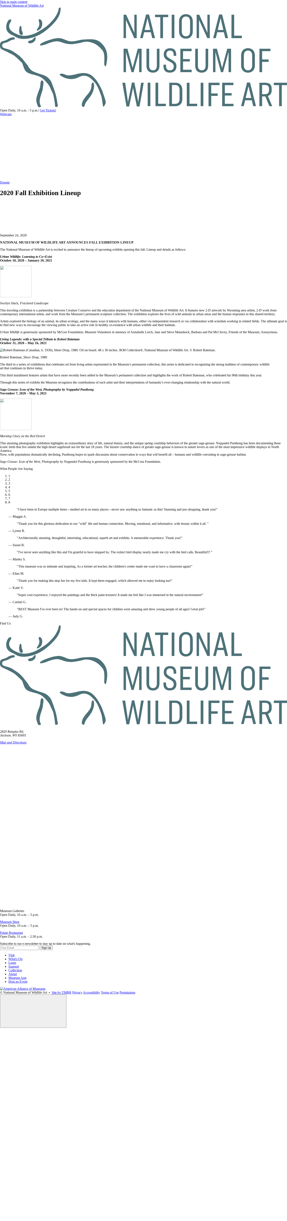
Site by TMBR (61, 992)
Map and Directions (13, 742)
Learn (12, 962)
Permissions (127, 992)
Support (13, 966)
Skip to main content (13, 2)
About (12, 974)
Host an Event (17, 981)
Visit (11, 955)
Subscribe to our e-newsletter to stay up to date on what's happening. (45, 943)
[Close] (33, 1011)
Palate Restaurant (11, 933)
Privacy (77, 992)
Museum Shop (9, 922)
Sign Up (46, 947)
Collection (15, 970)
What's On (15, 959)
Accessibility (91, 992)
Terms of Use (110, 992)
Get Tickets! (48, 110)
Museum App (17, 978)
